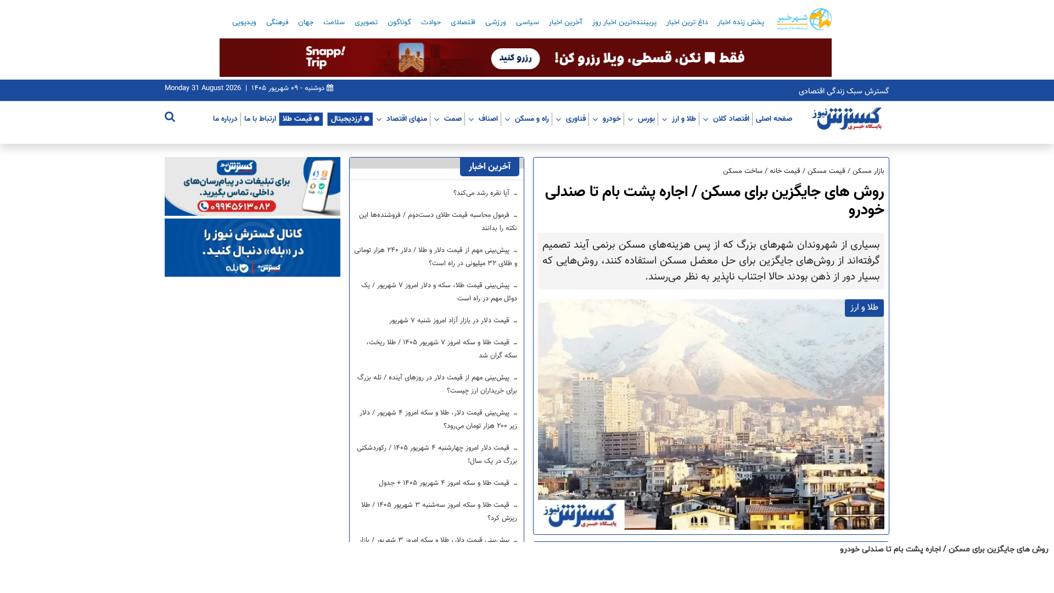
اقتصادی (463, 22)
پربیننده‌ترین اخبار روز (624, 22)
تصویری (366, 22)
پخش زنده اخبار (740, 22)
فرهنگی (277, 22)
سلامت (334, 22)
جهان (305, 22)
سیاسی (527, 22)
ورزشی (495, 22)
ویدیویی (244, 22)
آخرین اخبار (565, 22)
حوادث (431, 22)
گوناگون (399, 22)
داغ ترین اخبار (687, 22)
